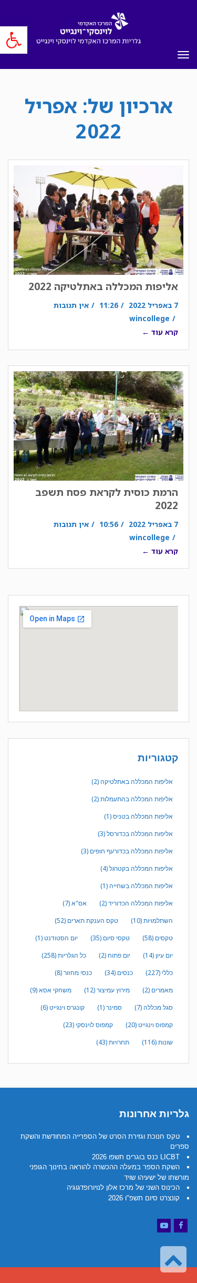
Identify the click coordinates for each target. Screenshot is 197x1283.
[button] (13, 40)
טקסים (157, 937)
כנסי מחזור (73, 972)
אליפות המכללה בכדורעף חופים (127, 851)
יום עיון (158, 955)
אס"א (75, 903)
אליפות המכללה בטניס (138, 816)
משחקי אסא (50, 990)
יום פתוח (114, 955)
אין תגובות (71, 305)
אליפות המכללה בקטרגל (136, 868)
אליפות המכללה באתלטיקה (132, 781)
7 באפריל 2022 (153, 305)
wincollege (149, 318)
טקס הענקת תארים (86, 920)
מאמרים (157, 990)
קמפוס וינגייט (149, 1024)
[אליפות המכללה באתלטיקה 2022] (98, 220)
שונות (157, 1042)
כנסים (119, 972)
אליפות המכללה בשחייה (136, 885)
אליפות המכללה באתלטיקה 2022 (103, 286)
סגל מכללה (153, 1007)
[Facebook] (181, 1225)
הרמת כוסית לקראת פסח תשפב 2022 (106, 498)
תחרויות (112, 1042)
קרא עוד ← (160, 332)
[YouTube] (164, 1225)
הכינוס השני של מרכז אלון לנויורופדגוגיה (123, 1187)
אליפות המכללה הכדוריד (136, 903)
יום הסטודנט (56, 937)
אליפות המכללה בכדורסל (135, 833)
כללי (159, 972)
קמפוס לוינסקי (88, 1024)
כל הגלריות (64, 955)
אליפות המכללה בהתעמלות (132, 798)
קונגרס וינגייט (62, 1007)
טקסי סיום (110, 937)
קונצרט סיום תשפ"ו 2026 (144, 1198)
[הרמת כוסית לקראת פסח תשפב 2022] (98, 426)
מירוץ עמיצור (107, 990)
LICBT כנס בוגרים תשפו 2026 (136, 1157)
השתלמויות (152, 920)
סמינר (109, 1007)
